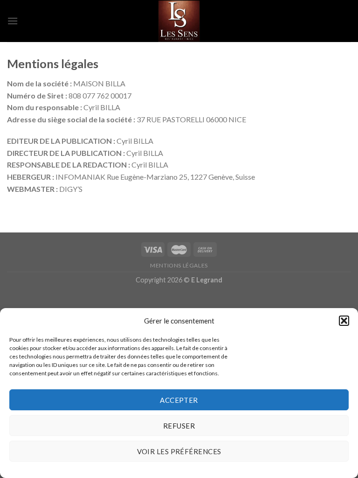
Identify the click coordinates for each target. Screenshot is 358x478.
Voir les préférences (179, 451)
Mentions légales (179, 265)
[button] (344, 320)
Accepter (179, 400)
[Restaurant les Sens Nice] (179, 21)
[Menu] (12, 20)
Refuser (179, 426)
